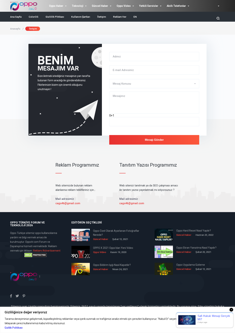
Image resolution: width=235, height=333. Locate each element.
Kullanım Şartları (80, 16)
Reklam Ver (119, 16)
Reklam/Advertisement (46, 250)
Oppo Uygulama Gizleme (190, 264)
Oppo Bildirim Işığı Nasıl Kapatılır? (112, 264)
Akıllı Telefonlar (176, 5)
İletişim (101, 16)
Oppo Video (124, 5)
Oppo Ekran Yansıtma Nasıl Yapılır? (196, 247)
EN (135, 16)
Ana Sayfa (15, 16)
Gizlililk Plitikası (55, 16)
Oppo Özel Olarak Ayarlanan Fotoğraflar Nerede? (116, 232)
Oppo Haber (56, 5)
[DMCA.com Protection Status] (35, 255)
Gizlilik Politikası (14, 327)
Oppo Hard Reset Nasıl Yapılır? (193, 230)
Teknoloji (77, 5)
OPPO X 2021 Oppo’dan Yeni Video (113, 247)
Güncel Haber (100, 5)
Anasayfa (16, 29)
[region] (117, 320)
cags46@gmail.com (67, 203)
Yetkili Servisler (148, 5)
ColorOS (33, 16)
